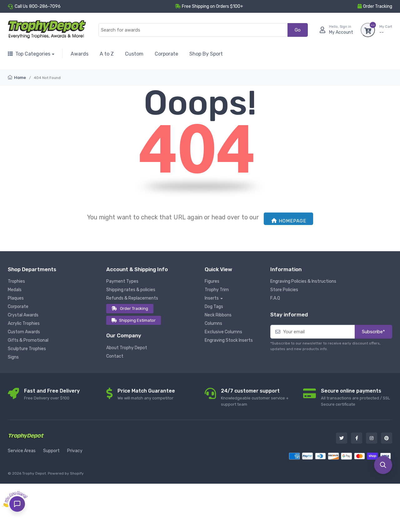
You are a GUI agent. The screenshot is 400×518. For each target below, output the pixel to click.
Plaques (16, 298)
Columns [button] (213, 323)
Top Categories (32, 54)
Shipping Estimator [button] (137, 320)
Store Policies (284, 289)
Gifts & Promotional (28, 340)
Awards (79, 54)
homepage (292, 221)
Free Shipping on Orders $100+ (212, 6)
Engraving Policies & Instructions (303, 281)
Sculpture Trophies (27, 348)
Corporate (166, 54)
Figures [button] (212, 281)
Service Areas (22, 450)
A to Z (107, 54)
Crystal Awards (23, 315)
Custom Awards (24, 332)
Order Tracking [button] (377, 6)
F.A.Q (275, 298)
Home (19, 77)
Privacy (74, 450)
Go (298, 30)
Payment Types (122, 281)
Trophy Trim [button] (217, 289)
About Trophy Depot (126, 347)
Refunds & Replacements (132, 298)
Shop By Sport (206, 54)
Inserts (212, 298)
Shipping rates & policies (130, 289)
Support (51, 450)
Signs (13, 357)
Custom (134, 54)
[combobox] (193, 30)
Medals (15, 289)
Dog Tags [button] (214, 306)
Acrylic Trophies (24, 323)
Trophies (16, 281)
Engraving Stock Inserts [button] (229, 340)
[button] (383, 465)
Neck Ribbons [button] (218, 315)
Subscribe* (373, 332)
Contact (114, 356)
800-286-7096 (45, 6)
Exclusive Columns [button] (223, 332)
